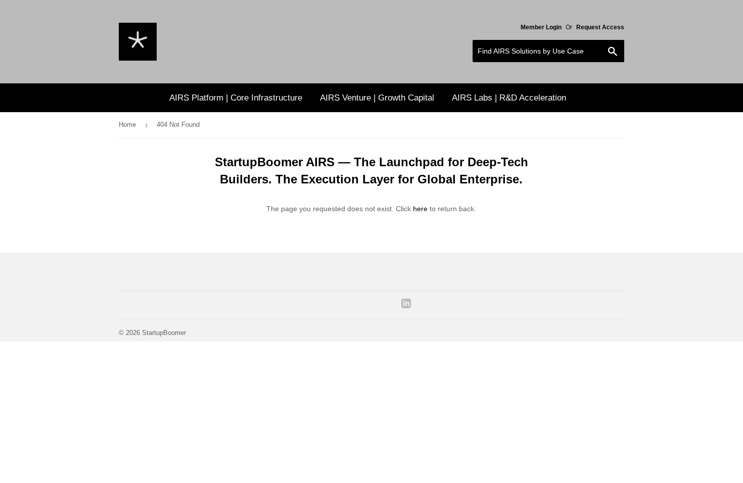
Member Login (541, 27)
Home (127, 124)
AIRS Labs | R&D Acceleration (509, 98)
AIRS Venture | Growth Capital (377, 98)
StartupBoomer (164, 332)
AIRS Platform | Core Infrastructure (235, 98)
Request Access (600, 27)
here (420, 209)
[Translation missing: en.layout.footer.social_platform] (406, 306)
